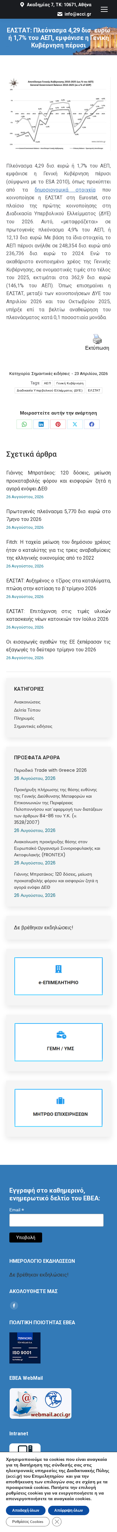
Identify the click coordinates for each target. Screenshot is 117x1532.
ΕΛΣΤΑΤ (94, 390)
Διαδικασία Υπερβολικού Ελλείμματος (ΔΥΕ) (49, 390)
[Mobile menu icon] (104, 9)
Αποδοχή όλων (25, 1510)
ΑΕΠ (47, 383)
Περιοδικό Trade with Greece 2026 (50, 770)
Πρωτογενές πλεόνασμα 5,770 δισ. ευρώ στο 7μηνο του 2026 (58, 515)
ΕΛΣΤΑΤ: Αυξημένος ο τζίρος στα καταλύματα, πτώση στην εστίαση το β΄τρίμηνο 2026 (58, 585)
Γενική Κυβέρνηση (70, 383)
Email (16, 1210)
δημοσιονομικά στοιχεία (65, 190)
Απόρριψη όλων (68, 1510)
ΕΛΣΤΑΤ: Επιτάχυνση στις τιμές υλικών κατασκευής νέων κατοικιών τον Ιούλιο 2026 (58, 615)
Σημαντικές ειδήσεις (51, 373)
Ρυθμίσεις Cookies (27, 1521)
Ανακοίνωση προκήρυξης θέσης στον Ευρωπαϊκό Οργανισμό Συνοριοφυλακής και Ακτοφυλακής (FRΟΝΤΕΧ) (57, 848)
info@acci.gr (78, 14)
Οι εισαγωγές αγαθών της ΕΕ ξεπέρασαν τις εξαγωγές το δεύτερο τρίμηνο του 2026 (58, 646)
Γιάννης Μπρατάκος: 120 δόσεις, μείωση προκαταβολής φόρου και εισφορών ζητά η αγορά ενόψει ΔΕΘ (58, 481)
